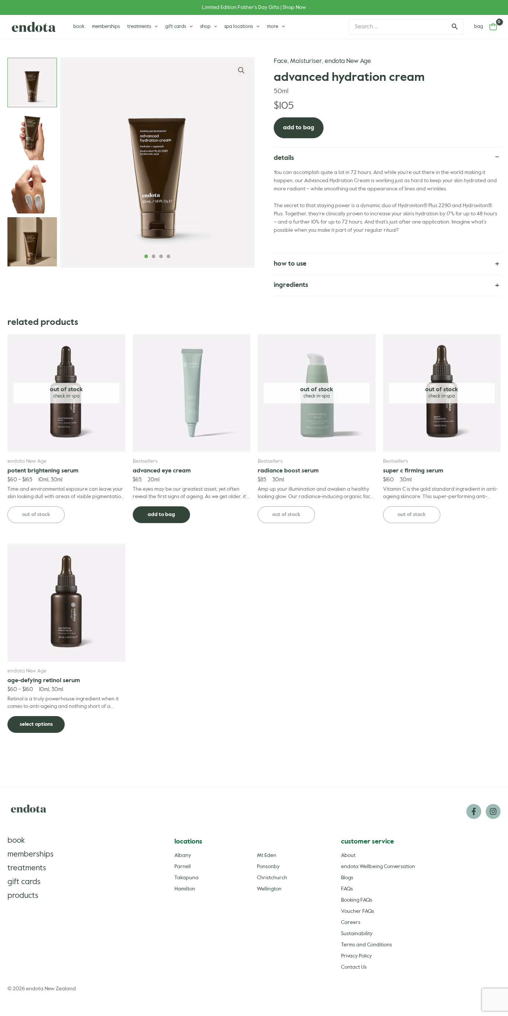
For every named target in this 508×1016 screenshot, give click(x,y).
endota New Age (348, 61)
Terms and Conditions (366, 944)
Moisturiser (306, 61)
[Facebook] (473, 811)
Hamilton (184, 889)
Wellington (269, 889)
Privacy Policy (356, 956)
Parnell (182, 866)
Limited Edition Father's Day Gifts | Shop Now (254, 7)
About (348, 855)
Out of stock (36, 514)
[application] (154, 27)
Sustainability (357, 933)
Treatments (26, 868)
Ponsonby (268, 866)
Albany (182, 855)
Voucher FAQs (357, 911)
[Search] (454, 26)
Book (16, 841)
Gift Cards (24, 882)
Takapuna (186, 877)
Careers (350, 922)
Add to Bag (298, 128)
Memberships (30, 854)
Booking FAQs (356, 900)
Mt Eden (266, 855)
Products (22, 896)
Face (280, 61)
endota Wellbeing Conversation (378, 866)
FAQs (347, 889)
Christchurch (272, 877)
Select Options (36, 724)
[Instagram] (493, 811)
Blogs (347, 877)
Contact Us (354, 967)
